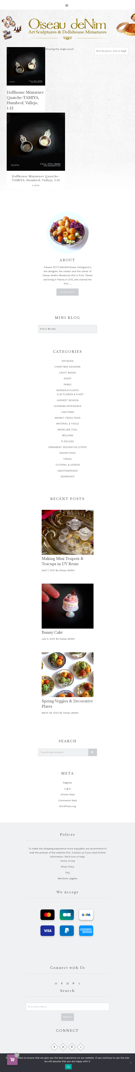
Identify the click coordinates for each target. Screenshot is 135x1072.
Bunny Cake (52, 632)
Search (67, 1017)
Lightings (67, 412)
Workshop (68, 476)
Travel (67, 459)
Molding (67, 435)
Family (68, 384)
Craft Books (67, 372)
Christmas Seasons (67, 366)
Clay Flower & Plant (70, 394)
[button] (67, 4)
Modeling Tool (68, 429)
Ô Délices (67, 441)
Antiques (67, 361)
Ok (68, 1066)
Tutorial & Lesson (67, 464)
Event (68, 378)
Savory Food (67, 453)
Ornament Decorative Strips (67, 447)
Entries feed (68, 794)
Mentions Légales (67, 878)
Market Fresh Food (68, 418)
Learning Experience (67, 406)
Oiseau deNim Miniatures (67, 29)
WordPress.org (67, 806)
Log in (67, 788)
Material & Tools (67, 423)
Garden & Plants (67, 390)
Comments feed (67, 800)
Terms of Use (67, 861)
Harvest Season (67, 400)
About (67, 260)
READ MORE (69, 293)
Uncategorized (67, 470)
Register (67, 782)
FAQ (67, 872)
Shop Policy (67, 866)
